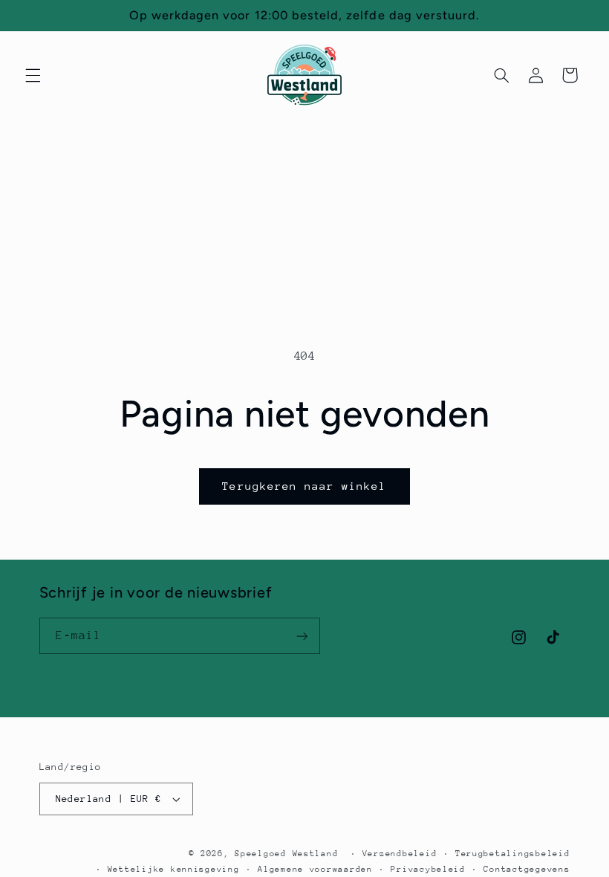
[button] (33, 75)
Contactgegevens (526, 869)
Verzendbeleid (399, 853)
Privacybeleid (428, 869)
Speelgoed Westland (286, 853)
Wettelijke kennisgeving (174, 869)
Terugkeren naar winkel (304, 485)
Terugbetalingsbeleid (512, 853)
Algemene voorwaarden (315, 869)
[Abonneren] (301, 636)
